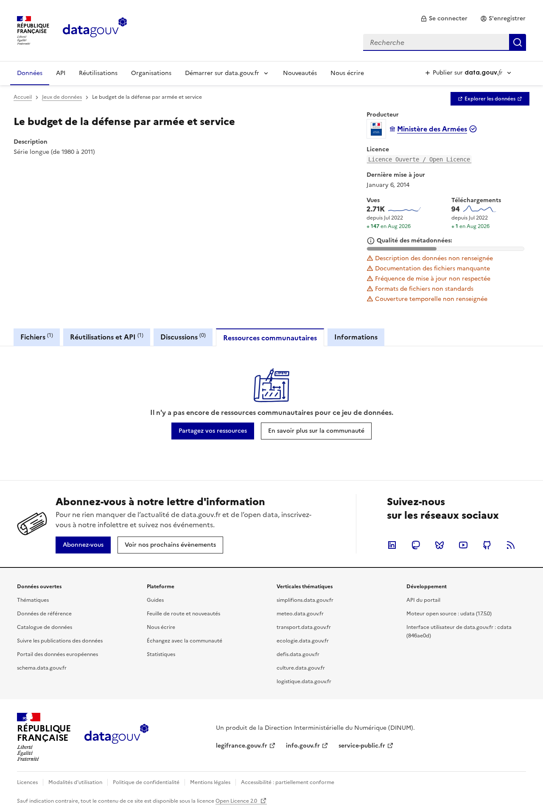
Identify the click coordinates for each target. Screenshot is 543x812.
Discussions (183, 336)
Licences (27, 782)
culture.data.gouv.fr (301, 668)
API (60, 73)
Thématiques (33, 600)
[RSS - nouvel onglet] (510, 545)
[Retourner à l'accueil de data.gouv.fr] (95, 30)
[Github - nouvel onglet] (487, 545)
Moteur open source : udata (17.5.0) (449, 613)
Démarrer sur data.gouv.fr (222, 73)
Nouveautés (300, 73)
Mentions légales (210, 782)
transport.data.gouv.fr (304, 627)
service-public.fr (362, 745)
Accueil (23, 97)
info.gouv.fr (303, 745)
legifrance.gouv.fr (241, 745)
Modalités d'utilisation (75, 782)
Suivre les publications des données (60, 641)
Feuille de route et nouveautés (183, 613)
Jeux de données (62, 97)
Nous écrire (347, 73)
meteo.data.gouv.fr (300, 613)
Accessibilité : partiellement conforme (287, 782)
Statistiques (161, 654)
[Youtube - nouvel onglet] (463, 545)
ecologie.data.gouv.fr (303, 641)
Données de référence (44, 613)
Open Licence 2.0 (237, 801)
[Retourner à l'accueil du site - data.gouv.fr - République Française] (116, 737)
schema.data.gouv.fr (42, 668)
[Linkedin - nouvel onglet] (391, 545)
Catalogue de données (44, 627)
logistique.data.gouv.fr (304, 681)
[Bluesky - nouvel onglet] (439, 545)
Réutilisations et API (106, 336)
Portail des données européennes (57, 654)
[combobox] (444, 42)
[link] (444, 18)
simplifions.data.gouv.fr (305, 600)
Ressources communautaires (270, 338)
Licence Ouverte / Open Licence (419, 159)
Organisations (151, 73)
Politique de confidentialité (146, 782)
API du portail (423, 600)
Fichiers (36, 336)
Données (29, 73)
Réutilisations (98, 73)
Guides (155, 600)
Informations (356, 337)
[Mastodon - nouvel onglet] (415, 545)
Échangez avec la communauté (184, 641)
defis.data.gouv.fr (298, 654)
